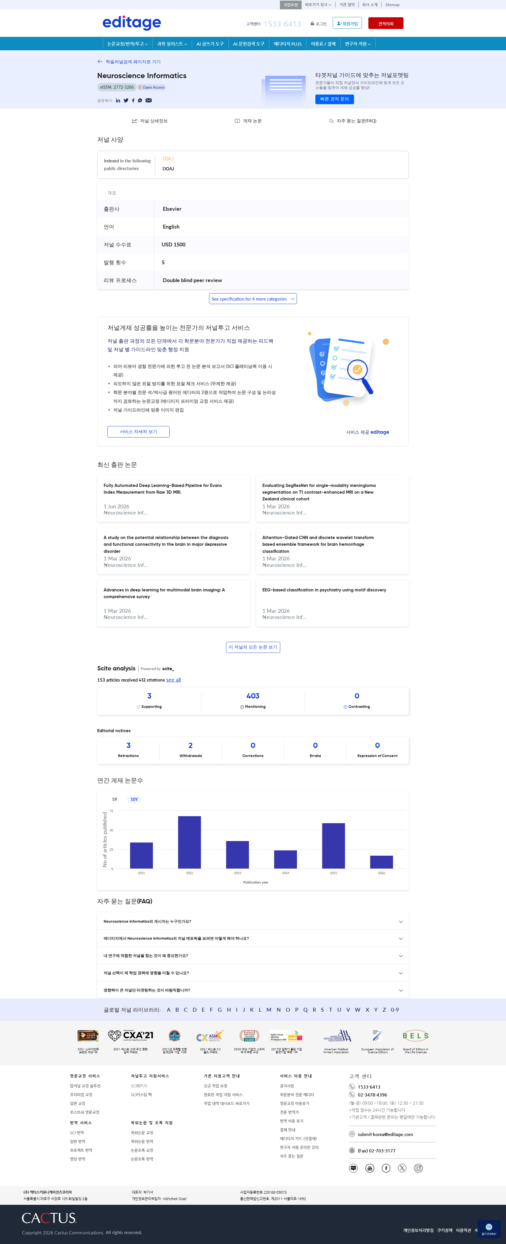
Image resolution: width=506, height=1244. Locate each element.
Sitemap (392, 4)
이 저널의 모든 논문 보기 (253, 647)
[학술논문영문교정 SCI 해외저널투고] (132, 23)
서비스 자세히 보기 (138, 432)
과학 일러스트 (170, 43)
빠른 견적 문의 (334, 99)
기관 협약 (347, 4)
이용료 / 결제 (323, 43)
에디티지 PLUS (288, 43)
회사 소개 (369, 4)
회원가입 (350, 23)
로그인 (322, 24)
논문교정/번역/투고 (126, 43)
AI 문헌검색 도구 (248, 43)
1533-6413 (282, 24)
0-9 (395, 1009)
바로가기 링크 (317, 4)
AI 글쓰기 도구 (210, 43)
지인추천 (291, 5)
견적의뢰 (386, 23)
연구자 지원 (356, 43)
